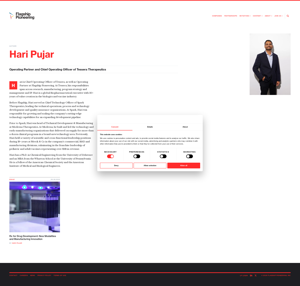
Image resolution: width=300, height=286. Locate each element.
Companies (217, 16)
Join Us (277, 16)
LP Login (244, 275)
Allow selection (150, 166)
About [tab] (185, 127)
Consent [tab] (114, 127)
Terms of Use (60, 275)
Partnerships (230, 16)
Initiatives (244, 16)
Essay (12, 179)
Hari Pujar (17, 243)
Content (257, 16)
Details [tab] (150, 127)
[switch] (136, 156)
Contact (13, 275)
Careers (24, 275)
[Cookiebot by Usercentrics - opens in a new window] (190, 119)
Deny (116, 166)
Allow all (183, 166)
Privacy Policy (44, 275)
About (268, 16)
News (32, 275)
